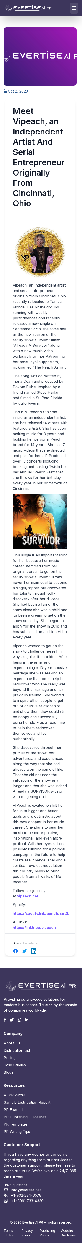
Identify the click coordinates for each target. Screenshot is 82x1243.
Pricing (9, 1057)
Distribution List (17, 1050)
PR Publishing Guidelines (25, 1117)
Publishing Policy (47, 1233)
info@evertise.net (26, 1190)
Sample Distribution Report (27, 1102)
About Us (12, 1043)
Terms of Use (9, 1233)
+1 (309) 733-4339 (27, 1201)
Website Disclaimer (68, 1233)
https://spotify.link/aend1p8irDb (41, 913)
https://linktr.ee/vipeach (34, 927)
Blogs (8, 1072)
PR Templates (16, 1124)
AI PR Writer (14, 1095)
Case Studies (15, 1065)
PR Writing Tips (17, 1131)
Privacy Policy (27, 1233)
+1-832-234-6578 (26, 1195)
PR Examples (15, 1109)
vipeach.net (27, 896)
